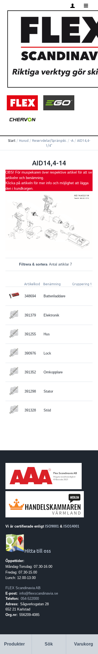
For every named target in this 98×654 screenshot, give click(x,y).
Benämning (52, 284)
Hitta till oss (37, 551)
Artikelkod (32, 284)
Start (12, 140)
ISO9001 (52, 526)
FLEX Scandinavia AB (23, 588)
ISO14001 (71, 526)
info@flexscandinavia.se (38, 593)
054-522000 (30, 599)
